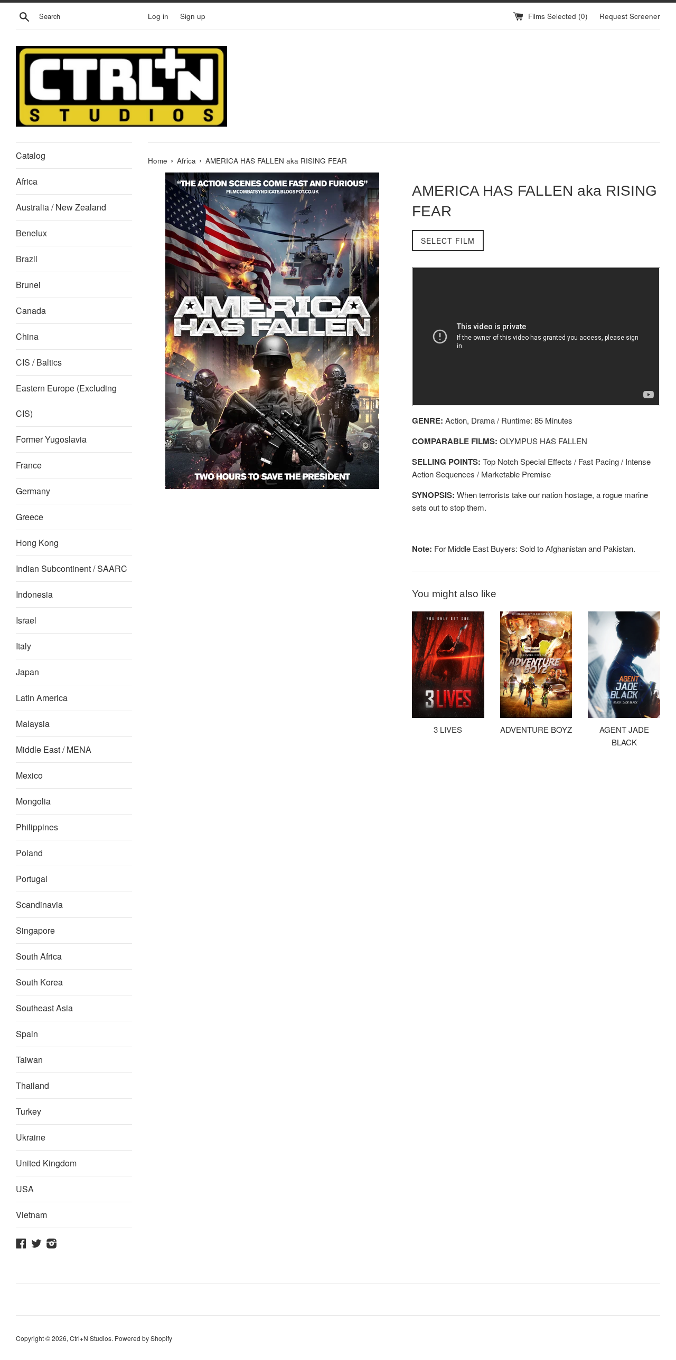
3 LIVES (448, 729)
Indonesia (34, 594)
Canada (31, 310)
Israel (26, 620)
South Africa (39, 956)
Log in (158, 16)
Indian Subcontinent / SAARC (71, 568)
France (29, 465)
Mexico (29, 775)
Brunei (28, 285)
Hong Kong (37, 543)
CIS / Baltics (39, 362)
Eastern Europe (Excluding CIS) (66, 400)
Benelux (31, 233)
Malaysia (33, 723)
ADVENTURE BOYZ (536, 729)
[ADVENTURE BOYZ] (536, 664)
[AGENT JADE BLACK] (624, 664)
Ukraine (30, 1137)
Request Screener (629, 16)
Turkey (28, 1111)
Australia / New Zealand (61, 207)
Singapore (35, 930)
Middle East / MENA (53, 749)
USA (25, 1189)
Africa (26, 181)
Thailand (32, 1085)
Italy (23, 646)
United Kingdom (46, 1163)
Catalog (30, 155)
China (27, 336)
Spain (27, 1034)
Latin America (42, 698)
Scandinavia (39, 904)
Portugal (32, 879)
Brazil (26, 259)
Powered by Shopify (143, 1338)
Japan (27, 672)
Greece (29, 517)
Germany (33, 491)
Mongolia (33, 801)
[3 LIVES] (448, 664)
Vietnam (31, 1215)
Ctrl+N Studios (90, 1338)
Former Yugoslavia (51, 439)
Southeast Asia (44, 1008)
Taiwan (29, 1059)
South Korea (39, 982)
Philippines (37, 827)
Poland (29, 853)
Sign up (192, 16)
